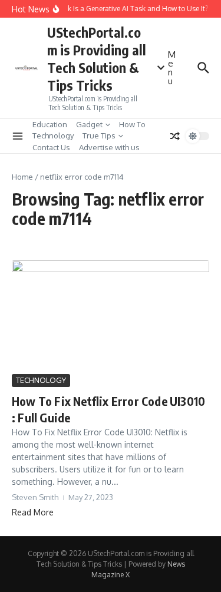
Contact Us (51, 147)
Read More (33, 512)
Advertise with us (109, 147)
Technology (53, 135)
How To (132, 124)
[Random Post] (175, 136)
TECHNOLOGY (41, 380)
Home (22, 176)
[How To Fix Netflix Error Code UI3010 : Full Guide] (110, 315)
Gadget (89, 124)
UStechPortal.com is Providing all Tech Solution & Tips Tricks (96, 59)
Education (49, 124)
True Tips (99, 135)
